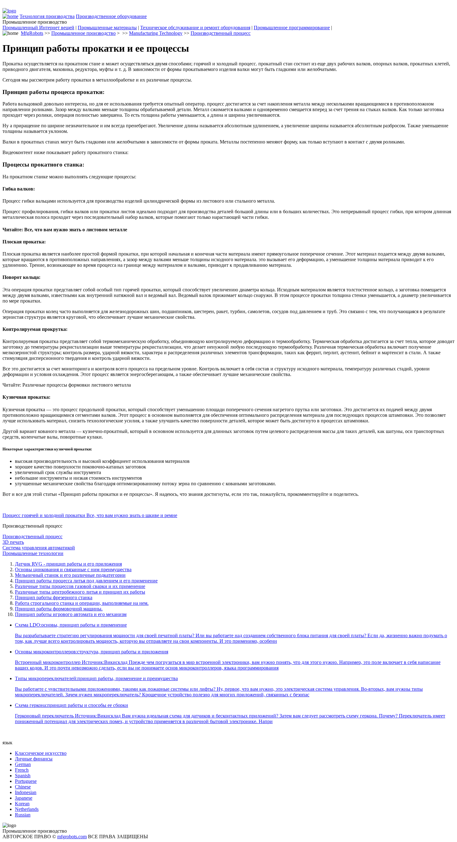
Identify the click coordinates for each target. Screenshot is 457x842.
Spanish (22, 775)
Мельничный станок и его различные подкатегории (70, 575)
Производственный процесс (221, 33)
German (23, 764)
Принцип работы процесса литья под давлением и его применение (86, 580)
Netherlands (27, 809)
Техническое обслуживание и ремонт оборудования (195, 27)
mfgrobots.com (72, 836)
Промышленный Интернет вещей (38, 27)
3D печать (13, 542)
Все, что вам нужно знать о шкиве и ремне (131, 515)
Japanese (23, 798)
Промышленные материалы (107, 27)
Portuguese (26, 781)
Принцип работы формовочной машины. (59, 608)
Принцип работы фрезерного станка (53, 597)
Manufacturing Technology (155, 33)
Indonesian (25, 792)
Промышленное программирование (292, 27)
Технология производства (47, 16)
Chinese (23, 786)
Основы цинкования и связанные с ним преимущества (73, 569)
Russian (22, 814)
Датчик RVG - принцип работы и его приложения (68, 564)
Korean (22, 803)
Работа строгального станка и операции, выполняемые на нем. (82, 603)
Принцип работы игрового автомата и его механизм (71, 614)
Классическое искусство (41, 753)
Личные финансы (34, 758)
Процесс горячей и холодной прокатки (44, 515)
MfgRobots (32, 33)
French (22, 770)
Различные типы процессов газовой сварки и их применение (80, 586)
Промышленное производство (83, 33)
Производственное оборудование (111, 16)
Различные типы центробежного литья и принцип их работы (80, 592)
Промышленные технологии (32, 553)
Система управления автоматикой (38, 547)
